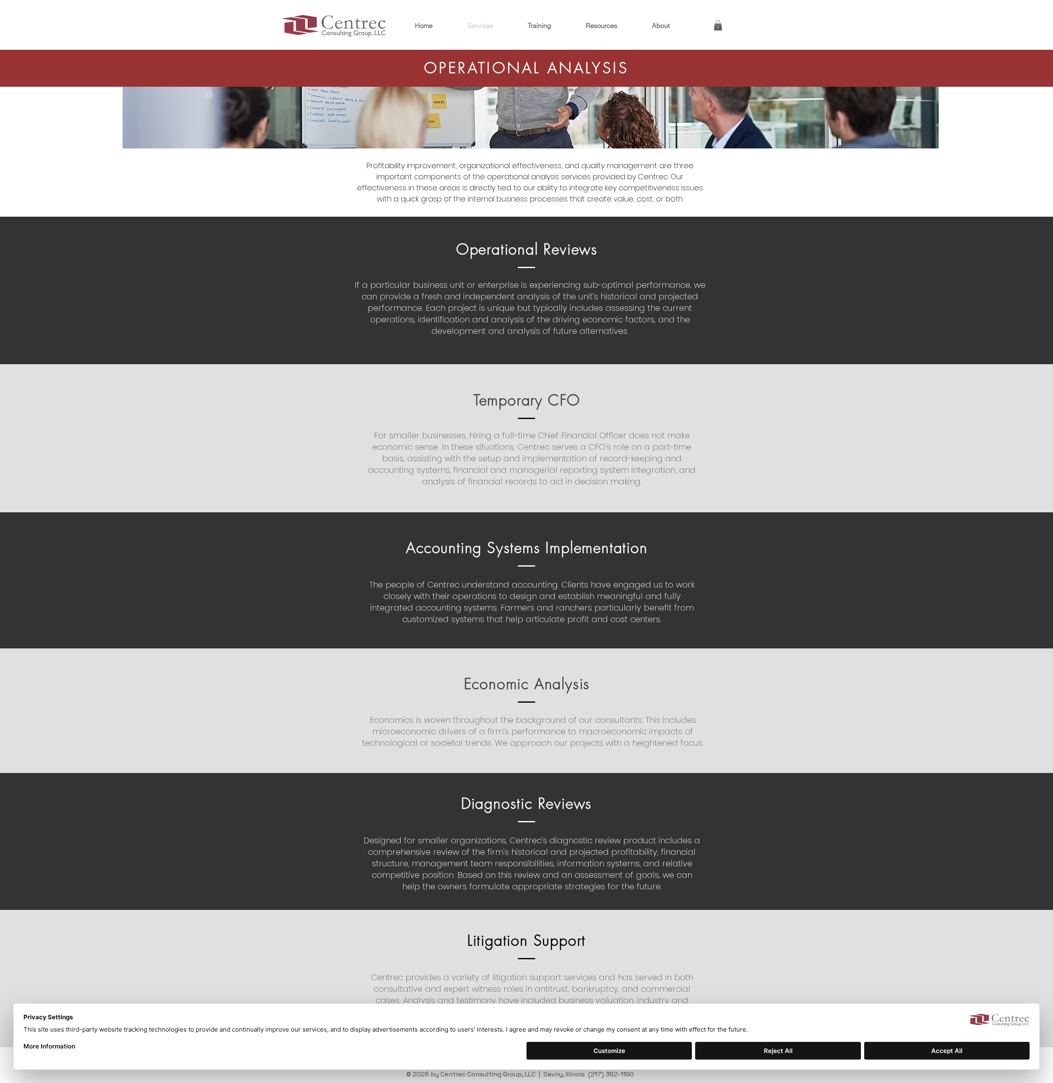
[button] (718, 25)
